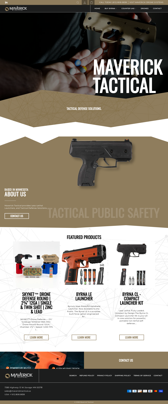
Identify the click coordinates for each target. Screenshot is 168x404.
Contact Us (16, 216)
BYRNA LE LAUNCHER (84, 296)
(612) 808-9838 (119, 2)
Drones (145, 8)
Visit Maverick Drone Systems (146, 2)
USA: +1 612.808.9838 (15, 394)
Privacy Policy (104, 376)
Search (73, 376)
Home (97, 8)
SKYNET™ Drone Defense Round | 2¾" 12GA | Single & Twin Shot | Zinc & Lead (36, 303)
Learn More (36, 337)
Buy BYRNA (110, 8)
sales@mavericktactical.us (18, 391)
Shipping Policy (123, 376)
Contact (157, 8)
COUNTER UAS (128, 8)
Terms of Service (142, 376)
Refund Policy (87, 376)
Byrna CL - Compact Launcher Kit (131, 298)
